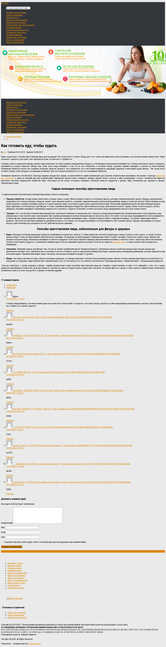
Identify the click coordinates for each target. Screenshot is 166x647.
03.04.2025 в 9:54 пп (14, 393)
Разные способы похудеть (17, 30)
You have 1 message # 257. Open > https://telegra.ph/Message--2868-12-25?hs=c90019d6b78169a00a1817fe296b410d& (62, 317)
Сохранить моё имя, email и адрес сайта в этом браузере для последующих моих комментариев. (45, 542)
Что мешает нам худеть (16, 32)
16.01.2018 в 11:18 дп (15, 299)
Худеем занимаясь (14, 35)
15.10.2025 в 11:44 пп (15, 466)
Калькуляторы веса (16, 615)
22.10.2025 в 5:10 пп (14, 484)
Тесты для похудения (15, 40)
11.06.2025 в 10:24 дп (15, 411)
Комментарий (6, 523)
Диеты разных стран (16, 583)
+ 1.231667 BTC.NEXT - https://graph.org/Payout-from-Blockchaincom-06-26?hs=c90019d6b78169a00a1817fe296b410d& (63, 427)
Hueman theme (34, 643)
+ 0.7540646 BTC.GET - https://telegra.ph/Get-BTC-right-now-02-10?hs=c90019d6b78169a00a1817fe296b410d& (59, 372)
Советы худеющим (14, 15)
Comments (11, 285)
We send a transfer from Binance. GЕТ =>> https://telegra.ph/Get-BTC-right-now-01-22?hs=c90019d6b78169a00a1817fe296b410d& (66, 354)
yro (5, 152)
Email (3, 532)
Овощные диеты (14, 565)
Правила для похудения (16, 12)
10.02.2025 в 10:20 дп (15, 374)
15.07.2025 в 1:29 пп (14, 429)
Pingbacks (11, 287)
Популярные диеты (16, 588)
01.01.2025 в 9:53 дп (14, 319)
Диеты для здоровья (16, 575)
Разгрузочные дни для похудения (20, 25)
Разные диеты (14, 585)
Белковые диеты (15, 570)
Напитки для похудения (16, 22)
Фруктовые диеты (15, 563)
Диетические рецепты (17, 617)
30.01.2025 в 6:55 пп (14, 338)
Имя (3, 527)
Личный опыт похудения (16, 37)
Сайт (3, 537)
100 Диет (5, 3)
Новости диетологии (15, 42)
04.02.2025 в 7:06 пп (14, 356)
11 (7, 139)
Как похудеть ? (12, 17)
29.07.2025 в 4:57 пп (14, 448)
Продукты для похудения (16, 20)
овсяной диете (119, 242)
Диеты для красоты (16, 578)
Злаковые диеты (15, 568)
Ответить (10, 310)
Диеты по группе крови (17, 573)
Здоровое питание (14, 27)
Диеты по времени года (17, 580)
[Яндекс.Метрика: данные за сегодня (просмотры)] (15, 598)
